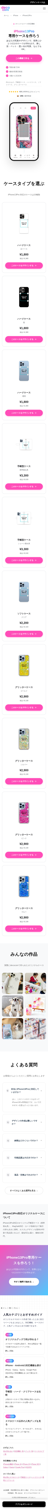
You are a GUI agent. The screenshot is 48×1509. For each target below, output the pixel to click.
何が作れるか (8, 1451)
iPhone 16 (17, 1464)
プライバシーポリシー (37, 1490)
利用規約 (11, 1493)
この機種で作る (22, 58)
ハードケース (36, 1477)
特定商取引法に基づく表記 (19, 1490)
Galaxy (5, 1467)
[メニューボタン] (44, 8)
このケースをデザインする (22, 265)
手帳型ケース (25, 1477)
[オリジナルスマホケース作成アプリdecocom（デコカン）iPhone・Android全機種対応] (5, 8)
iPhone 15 (26, 1464)
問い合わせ (19, 1493)
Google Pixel (20, 1467)
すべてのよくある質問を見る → (24, 1191)
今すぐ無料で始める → (24, 1282)
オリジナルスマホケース (32, 1493)
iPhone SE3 (35, 1464)
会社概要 (6, 1490)
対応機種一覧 (19, 1451)
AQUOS (29, 1467)
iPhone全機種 (8, 1464)
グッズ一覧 (29, 1451)
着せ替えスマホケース (11, 1477)
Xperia (12, 1467)
